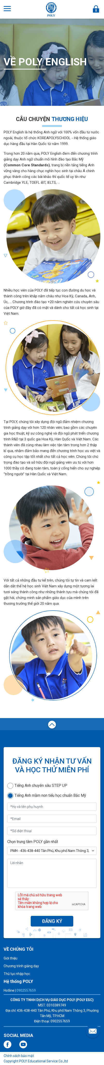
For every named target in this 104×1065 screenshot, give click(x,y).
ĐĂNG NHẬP (96, 9)
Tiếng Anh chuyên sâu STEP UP (41, 785)
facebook (7, 1044)
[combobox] (52, 851)
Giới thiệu (10, 958)
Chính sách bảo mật (19, 1056)
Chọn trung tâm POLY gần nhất (32, 841)
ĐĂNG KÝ (52, 921)
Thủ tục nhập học (17, 974)
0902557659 (26, 990)
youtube (23, 1044)
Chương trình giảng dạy (21, 966)
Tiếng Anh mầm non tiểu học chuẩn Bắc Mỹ (50, 795)
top (52, 725)
